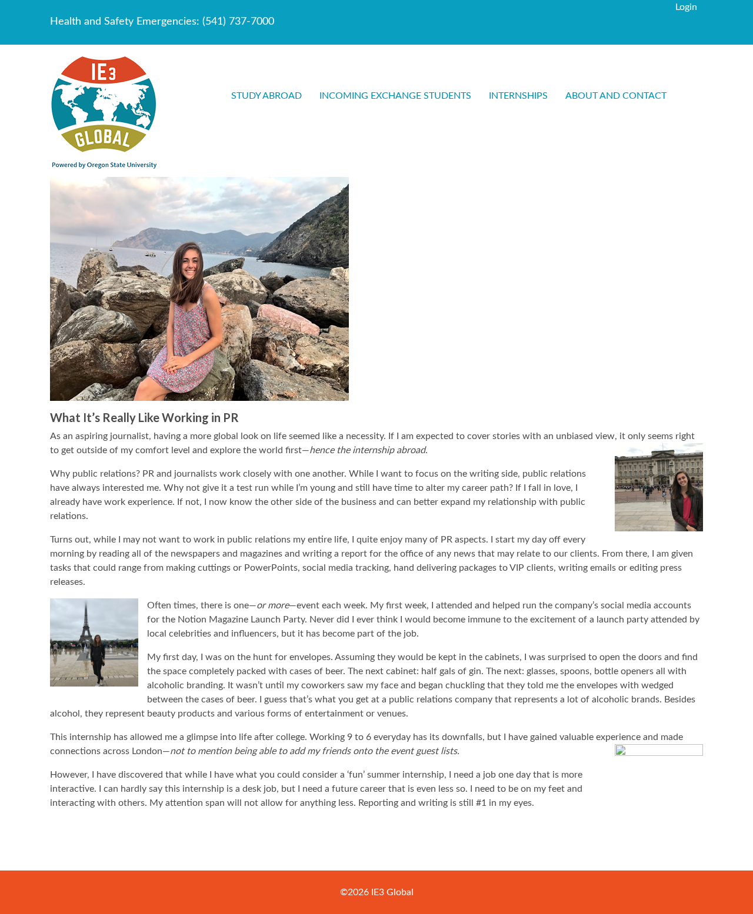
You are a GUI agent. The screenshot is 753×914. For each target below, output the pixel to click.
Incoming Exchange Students (395, 96)
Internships (518, 96)
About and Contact (616, 96)
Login (686, 7)
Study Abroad (266, 96)
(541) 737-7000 (238, 21)
